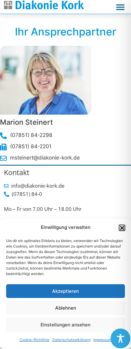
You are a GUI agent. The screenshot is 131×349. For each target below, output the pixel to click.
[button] (122, 228)
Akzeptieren (65, 291)
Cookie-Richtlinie (34, 339)
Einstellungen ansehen (65, 325)
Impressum (103, 339)
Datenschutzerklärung (71, 339)
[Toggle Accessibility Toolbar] (120, 338)
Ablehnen (65, 308)
